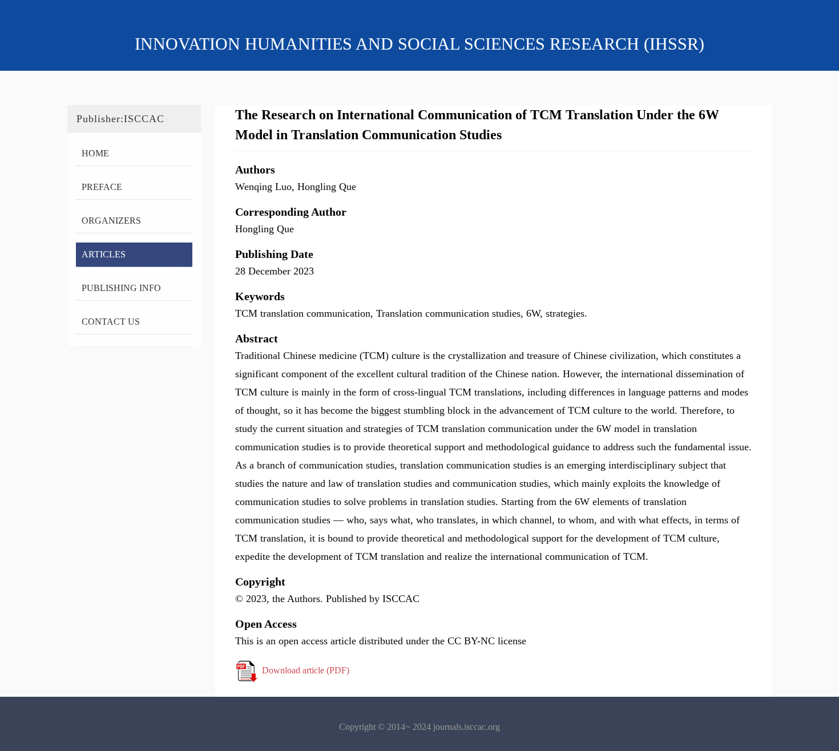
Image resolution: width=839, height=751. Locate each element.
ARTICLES (104, 254)
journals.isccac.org (466, 727)
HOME (95, 153)
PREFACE (102, 187)
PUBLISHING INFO (121, 288)
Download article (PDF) (305, 670)
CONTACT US (111, 321)
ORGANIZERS (111, 220)
